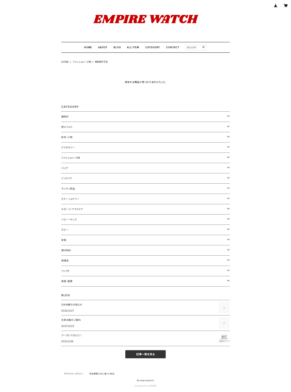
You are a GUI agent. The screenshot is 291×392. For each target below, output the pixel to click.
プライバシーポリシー (74, 373)
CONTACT (172, 47)
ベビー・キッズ (69, 219)
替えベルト (67, 126)
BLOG (117, 47)
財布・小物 (67, 137)
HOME (88, 47)
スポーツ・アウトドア (72, 209)
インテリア (66, 178)
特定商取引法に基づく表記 (102, 373)
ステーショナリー (70, 198)
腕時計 (65, 116)
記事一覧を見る (145, 354)
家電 (63, 240)
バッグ (64, 168)
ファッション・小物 (82, 61)
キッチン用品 (68, 188)
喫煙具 (65, 260)
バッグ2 (65, 270)
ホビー (65, 229)
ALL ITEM (133, 47)
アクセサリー (68, 147)
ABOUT (102, 47)
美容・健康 (67, 281)
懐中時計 (66, 250)
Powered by (142, 386)
